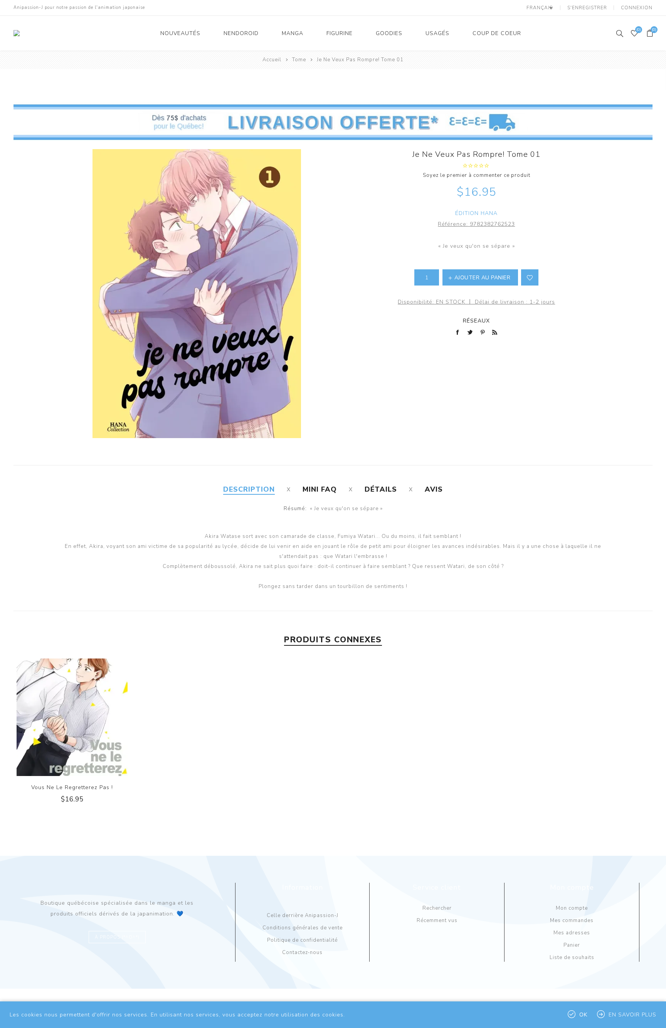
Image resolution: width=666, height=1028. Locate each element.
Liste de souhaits (572, 957)
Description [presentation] (249, 489)
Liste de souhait (529, 277)
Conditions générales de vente (302, 927)
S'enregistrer (587, 8)
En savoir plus (632, 1014)
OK (583, 1014)
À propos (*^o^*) (117, 937)
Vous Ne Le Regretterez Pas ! (72, 787)
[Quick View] (56, 717)
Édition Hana (476, 213)
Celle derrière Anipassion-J (302, 915)
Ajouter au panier (88, 717)
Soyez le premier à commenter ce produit (476, 175)
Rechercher (437, 908)
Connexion (637, 8)
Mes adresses (571, 932)
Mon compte (572, 908)
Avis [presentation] (434, 489)
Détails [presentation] (381, 489)
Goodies (389, 33)
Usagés (437, 33)
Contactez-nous (302, 952)
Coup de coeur (497, 33)
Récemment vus (437, 920)
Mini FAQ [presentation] (320, 489)
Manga (292, 33)
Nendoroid (241, 33)
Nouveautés (180, 33)
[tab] (249, 489)
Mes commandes (572, 920)
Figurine (339, 33)
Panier (571, 945)
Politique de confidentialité (302, 940)
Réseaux (476, 320)
